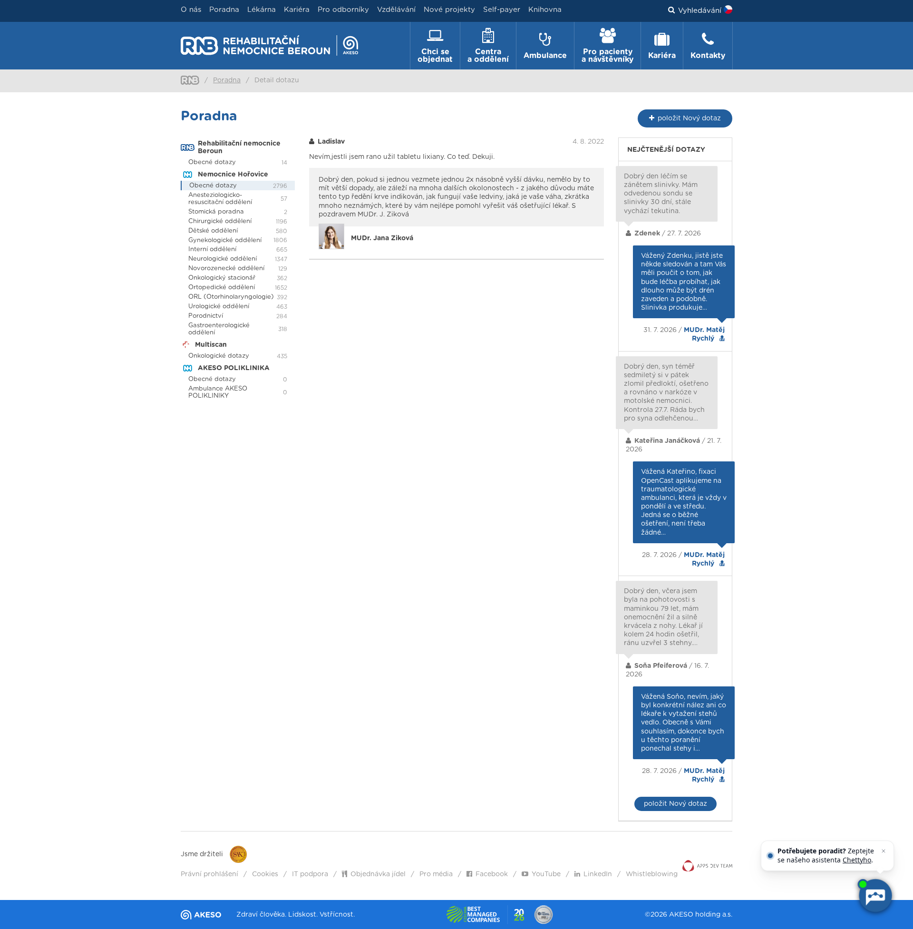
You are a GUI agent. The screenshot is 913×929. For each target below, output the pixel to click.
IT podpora (310, 874)
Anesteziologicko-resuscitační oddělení (220, 198)
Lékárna (261, 9)
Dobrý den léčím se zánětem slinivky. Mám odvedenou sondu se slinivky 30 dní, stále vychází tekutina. (661, 194)
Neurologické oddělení (222, 259)
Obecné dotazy (212, 162)
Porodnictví (205, 316)
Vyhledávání (699, 10)
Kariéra (297, 9)
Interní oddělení (212, 249)
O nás (191, 9)
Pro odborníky (343, 9)
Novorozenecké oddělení (226, 268)
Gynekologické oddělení (225, 240)
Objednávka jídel (378, 874)
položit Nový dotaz (675, 804)
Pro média (436, 874)
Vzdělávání (396, 9)
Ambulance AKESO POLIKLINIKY (217, 392)
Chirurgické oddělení (220, 221)
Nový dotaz (689, 118)
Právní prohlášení (209, 874)
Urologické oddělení (218, 306)
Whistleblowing (652, 874)
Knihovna (545, 9)
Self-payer (501, 9)
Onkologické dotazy (218, 356)
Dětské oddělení (213, 231)
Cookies (265, 874)
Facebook (492, 874)
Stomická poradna (216, 212)
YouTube (546, 874)
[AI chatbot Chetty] (874, 895)
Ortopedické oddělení (221, 287)
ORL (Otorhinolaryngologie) (231, 297)
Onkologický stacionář (221, 278)
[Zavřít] (883, 851)
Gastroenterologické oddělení (219, 329)
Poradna (224, 9)
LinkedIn (597, 874)
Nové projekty (449, 9)
